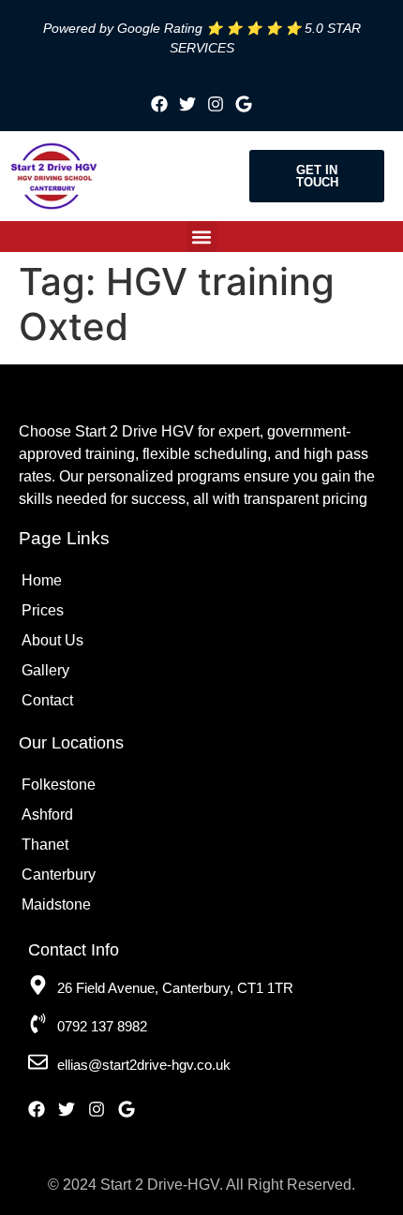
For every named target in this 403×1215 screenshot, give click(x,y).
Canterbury (59, 874)
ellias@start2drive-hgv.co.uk (144, 1065)
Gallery (45, 670)
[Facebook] (159, 104)
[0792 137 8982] (38, 1023)
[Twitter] (187, 104)
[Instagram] (215, 104)
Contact (47, 700)
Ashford (47, 814)
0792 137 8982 (102, 1026)
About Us (52, 640)
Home (42, 580)
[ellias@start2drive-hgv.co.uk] (38, 1062)
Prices (43, 610)
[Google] (243, 104)
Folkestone (59, 785)
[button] (202, 236)
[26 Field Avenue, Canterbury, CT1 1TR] (38, 985)
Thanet (45, 844)
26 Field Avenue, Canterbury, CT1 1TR (175, 988)
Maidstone (56, 904)
